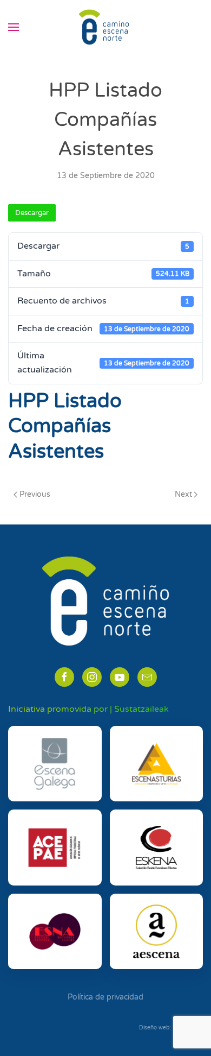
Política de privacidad (105, 997)
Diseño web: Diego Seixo (171, 1028)
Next (183, 494)
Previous (34, 494)
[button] (13, 27)
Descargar (32, 212)
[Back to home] (105, 27)
